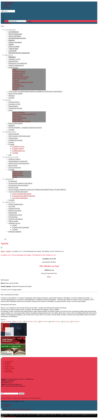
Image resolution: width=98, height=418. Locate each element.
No (7, 416)
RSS (6, 6)
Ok (5, 416)
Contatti (7, 7)
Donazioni (8, 23)
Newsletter (8, 4)
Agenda (8, 251)
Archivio (7, 365)
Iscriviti (22, 393)
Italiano (6, 11)
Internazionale (9, 366)
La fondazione (9, 361)
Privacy (7, 406)
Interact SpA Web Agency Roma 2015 (19, 409)
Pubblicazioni (9, 371)
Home (2, 251)
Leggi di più (12, 416)
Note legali (8, 404)
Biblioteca (8, 363)
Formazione (8, 370)
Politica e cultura (10, 368)
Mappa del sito (9, 2)
